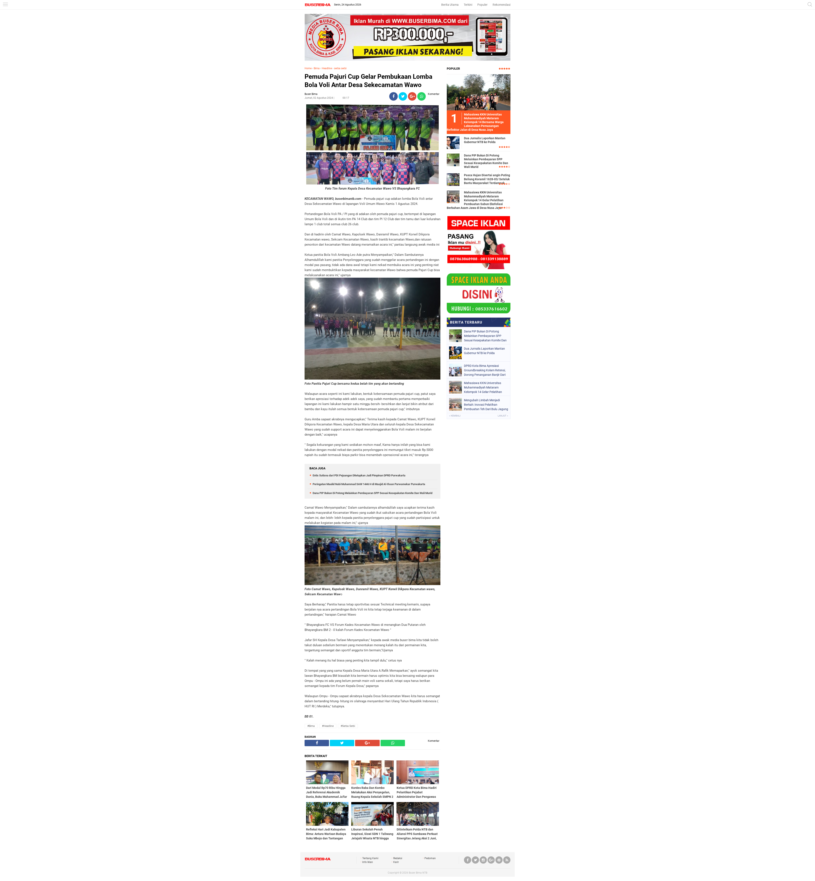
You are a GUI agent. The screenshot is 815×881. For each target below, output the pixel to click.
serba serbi (340, 68)
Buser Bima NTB (418, 872)
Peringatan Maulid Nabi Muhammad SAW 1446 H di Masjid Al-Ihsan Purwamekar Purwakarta (369, 484)
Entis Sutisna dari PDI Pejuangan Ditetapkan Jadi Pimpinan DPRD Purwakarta (359, 475)
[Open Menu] (5, 5)
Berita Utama (450, 4)
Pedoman (430, 858)
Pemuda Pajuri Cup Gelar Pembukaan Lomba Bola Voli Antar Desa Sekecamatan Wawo (368, 81)
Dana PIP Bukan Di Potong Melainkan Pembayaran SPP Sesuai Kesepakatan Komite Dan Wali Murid (372, 493)
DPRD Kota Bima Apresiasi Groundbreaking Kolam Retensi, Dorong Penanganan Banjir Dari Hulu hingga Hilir (485, 370)
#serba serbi (348, 726)
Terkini (468, 4)
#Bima (311, 726)
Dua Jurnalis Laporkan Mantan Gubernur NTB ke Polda (484, 140)
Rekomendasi (501, 4)
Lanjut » (503, 415)
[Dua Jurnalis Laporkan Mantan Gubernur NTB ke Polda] (453, 142)
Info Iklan (367, 862)
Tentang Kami (370, 858)
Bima (317, 68)
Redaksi (397, 858)
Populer (482, 4)
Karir (396, 862)
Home (308, 68)
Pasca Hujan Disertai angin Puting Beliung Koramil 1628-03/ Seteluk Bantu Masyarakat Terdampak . (487, 178)
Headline (327, 68)
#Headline (328, 726)
